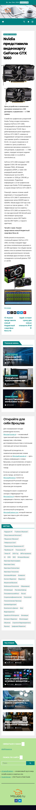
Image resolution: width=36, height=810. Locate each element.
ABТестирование (25, 553)
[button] (24, 22)
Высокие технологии (10, 34)
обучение (7, 622)
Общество (8, 654)
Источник (7, 308)
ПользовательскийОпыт (11, 593)
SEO (14, 557)
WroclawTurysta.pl (9, 434)
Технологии (27, 597)
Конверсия (21, 575)
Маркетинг (21, 579)
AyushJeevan (6, 777)
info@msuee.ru (6, 749)
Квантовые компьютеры (11, 568)
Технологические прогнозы (12, 601)
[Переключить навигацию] (32, 22)
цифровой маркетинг (19, 626)
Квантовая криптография (12, 561)
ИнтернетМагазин (23, 557)
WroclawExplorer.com (10, 512)
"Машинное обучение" (11, 539)
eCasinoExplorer (7, 771)
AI (4, 557)
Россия (23, 593)
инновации (24, 615)
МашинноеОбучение (10, 582)
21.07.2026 (10, 706)
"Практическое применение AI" (14, 546)
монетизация (23, 619)
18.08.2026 (10, 662)
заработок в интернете (11, 615)
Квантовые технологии (11, 571)
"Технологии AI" (20, 550)
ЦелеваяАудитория (10, 604)
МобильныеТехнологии (11, 586)
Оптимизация (8, 590)
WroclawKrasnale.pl (19, 456)
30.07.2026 (10, 684)
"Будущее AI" (8, 531)
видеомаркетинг (9, 612)
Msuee (19, 662)
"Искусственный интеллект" (13, 535)
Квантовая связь (9, 564)
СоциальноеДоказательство (13, 597)
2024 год (15, 553)
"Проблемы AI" (8, 550)
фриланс (7, 626)
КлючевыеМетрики (10, 575)
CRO (9, 557)
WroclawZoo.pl (8, 496)
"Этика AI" (7, 553)
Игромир (7, 676)
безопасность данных (11, 608)
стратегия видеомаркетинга (22, 622)
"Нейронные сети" (10, 542)
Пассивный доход (20, 590)
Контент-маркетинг (10, 579)
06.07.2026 (10, 728)
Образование (25, 586)
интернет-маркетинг (10, 619)
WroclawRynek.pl (9, 478)
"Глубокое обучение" (21, 531)
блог (21, 608)
